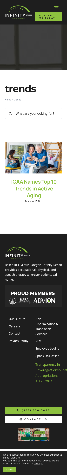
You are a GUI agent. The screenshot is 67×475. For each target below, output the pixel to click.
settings (38, 463)
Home (8, 99)
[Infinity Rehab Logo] (18, 7)
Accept (9, 469)
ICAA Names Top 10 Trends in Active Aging (34, 188)
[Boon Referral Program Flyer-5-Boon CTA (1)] (33, 430)
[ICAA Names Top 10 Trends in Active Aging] (33, 157)
